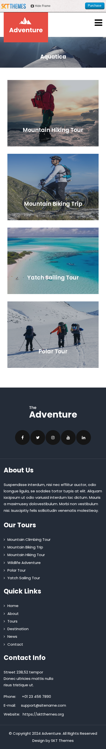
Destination (18, 628)
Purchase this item (94, 6)
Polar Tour (16, 570)
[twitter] (37, 437)
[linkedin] (83, 437)
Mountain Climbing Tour (29, 539)
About (13, 613)
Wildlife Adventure (24, 562)
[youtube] (68, 437)
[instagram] (53, 437)
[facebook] (22, 437)
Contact (15, 644)
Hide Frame (43, 6)
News (12, 636)
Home (12, 605)
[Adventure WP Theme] (26, 24)
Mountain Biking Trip (25, 547)
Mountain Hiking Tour (26, 554)
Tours (12, 621)
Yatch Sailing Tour (23, 577)
